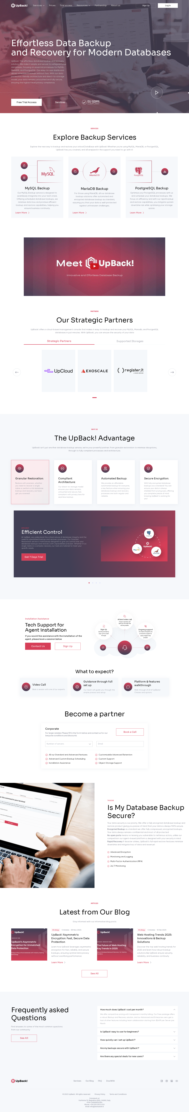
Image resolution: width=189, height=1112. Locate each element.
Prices (52, 5)
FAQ (100, 1081)
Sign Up (146, 5)
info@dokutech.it (97, 1107)
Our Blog (90, 1081)
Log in (168, 5)
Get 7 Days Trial (34, 557)
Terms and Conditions (118, 1094)
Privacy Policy (100, 1094)
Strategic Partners (59, 341)
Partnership (101, 5)
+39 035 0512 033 (97, 1104)
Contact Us (38, 646)
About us (115, 5)
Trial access (66, 5)
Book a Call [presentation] (129, 732)
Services (60, 102)
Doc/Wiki (110, 1081)
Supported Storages (129, 341)
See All (94, 973)
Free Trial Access (27, 102)
